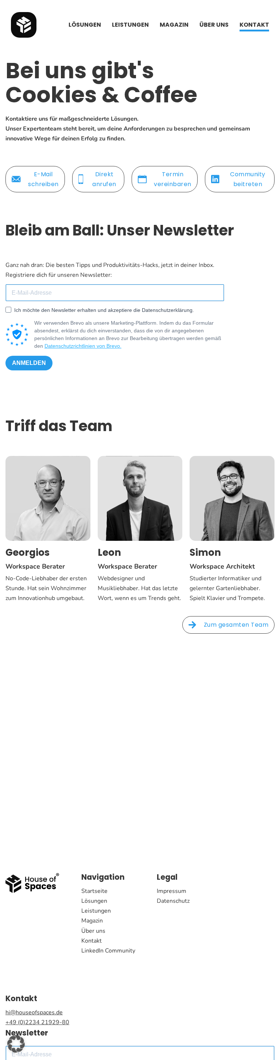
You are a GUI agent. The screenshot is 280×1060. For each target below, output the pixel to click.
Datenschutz (173, 901)
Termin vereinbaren (172, 179)
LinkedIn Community (108, 951)
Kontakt (254, 24)
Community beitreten (247, 179)
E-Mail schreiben (43, 179)
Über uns (214, 24)
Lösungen (85, 24)
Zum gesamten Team (236, 624)
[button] (16, 1044)
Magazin (174, 24)
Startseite (94, 891)
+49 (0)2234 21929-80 (37, 1022)
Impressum (171, 891)
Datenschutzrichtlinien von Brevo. (82, 346)
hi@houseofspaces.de (34, 1012)
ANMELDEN (29, 363)
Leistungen (130, 24)
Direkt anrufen (104, 179)
